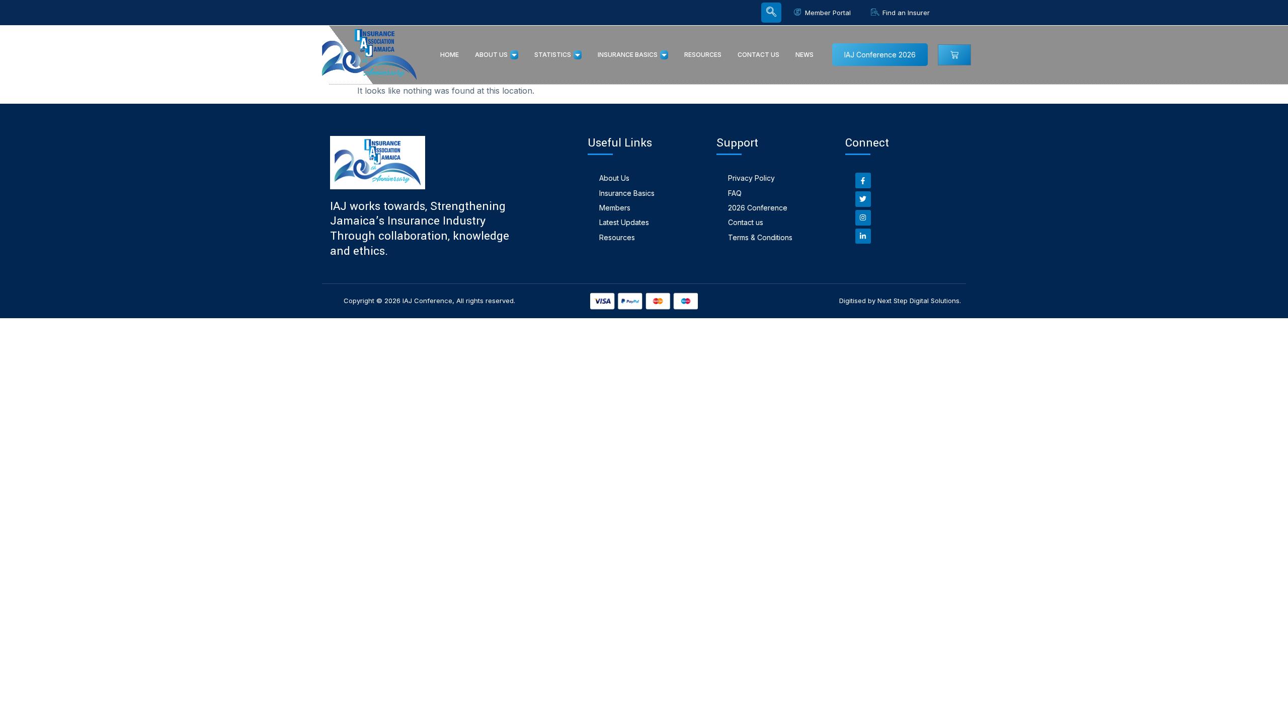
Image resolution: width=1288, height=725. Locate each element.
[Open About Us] (514, 54)
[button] (771, 13)
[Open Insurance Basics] (664, 54)
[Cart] (954, 54)
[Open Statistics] (578, 54)
